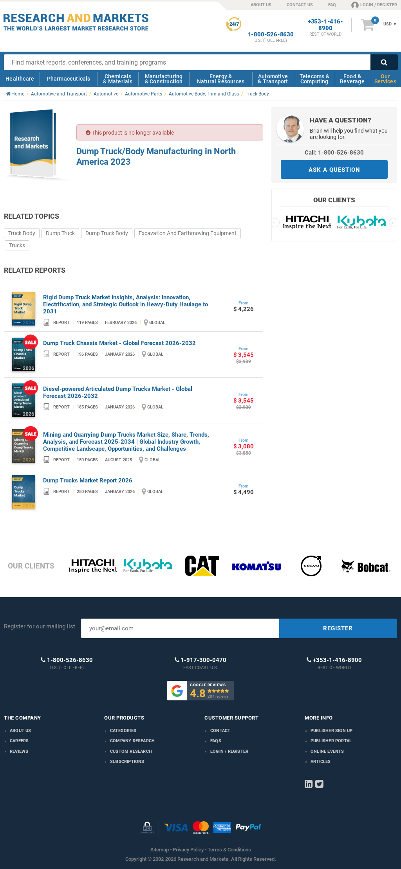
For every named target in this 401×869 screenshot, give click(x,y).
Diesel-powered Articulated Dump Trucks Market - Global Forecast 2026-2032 (117, 392)
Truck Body (21, 233)
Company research (132, 740)
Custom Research (131, 751)
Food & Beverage (352, 79)
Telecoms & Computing (314, 79)
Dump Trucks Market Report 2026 (87, 480)
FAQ (332, 4)
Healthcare (19, 79)
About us (20, 730)
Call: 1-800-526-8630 (334, 152)
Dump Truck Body (106, 233)
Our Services (385, 79)
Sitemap (159, 850)
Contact (220, 730)
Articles (321, 761)
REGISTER (338, 628)
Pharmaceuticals (68, 79)
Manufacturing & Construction (164, 79)
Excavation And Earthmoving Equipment (188, 233)
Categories (123, 730)
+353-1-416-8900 (325, 25)
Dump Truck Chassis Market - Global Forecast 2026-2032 (119, 343)
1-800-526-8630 (271, 34)
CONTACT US (300, 4)
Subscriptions (127, 761)
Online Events (327, 751)
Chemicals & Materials (117, 79)
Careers (19, 740)
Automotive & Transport (273, 79)
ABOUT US (261, 4)
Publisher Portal (331, 740)
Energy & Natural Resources (220, 79)
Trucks (17, 245)
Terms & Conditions (229, 850)
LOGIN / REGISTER (378, 4)
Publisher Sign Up (331, 730)
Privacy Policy (188, 850)
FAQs (215, 740)
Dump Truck (60, 233)
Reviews (19, 751)
